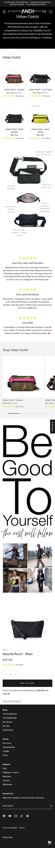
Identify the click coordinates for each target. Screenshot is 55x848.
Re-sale (6, 726)
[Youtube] (10, 815)
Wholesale (7, 784)
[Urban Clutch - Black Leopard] (14, 114)
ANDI (5, 650)
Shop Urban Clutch (15, 350)
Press (5, 755)
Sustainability (9, 747)
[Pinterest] (27, 815)
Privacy (22, 828)
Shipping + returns (11, 772)
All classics (7, 722)
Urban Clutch (12, 57)
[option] (27, 24)
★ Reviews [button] (52, 426)
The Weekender (10, 718)
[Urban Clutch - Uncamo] (14, 75)
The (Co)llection (10, 714)
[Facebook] (4, 815)
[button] (8, 619)
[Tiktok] (21, 815)
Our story (7, 743)
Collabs (6, 751)
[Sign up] (51, 805)
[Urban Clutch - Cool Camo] (40, 75)
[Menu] (4, 12)
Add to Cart (27, 683)
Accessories (8, 730)
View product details (12, 701)
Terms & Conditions (10, 828)
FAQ (5, 768)
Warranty (7, 776)
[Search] (45, 12)
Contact (6, 780)
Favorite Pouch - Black (18, 654)
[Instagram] (15, 815)
